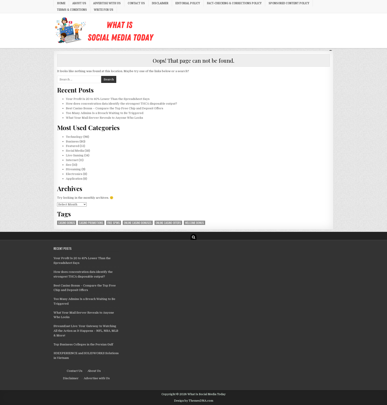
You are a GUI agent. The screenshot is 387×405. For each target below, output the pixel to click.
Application (74, 178)
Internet (72, 160)
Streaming (73, 169)
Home (61, 3)
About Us (79, 3)
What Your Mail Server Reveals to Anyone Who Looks (104, 117)
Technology (74, 136)
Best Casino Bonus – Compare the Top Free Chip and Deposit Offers (114, 108)
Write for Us (103, 9)
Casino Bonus (66, 223)
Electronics (74, 174)
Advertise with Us (107, 3)
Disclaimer (160, 3)
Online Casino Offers (168, 223)
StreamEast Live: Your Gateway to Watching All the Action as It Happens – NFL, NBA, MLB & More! (86, 330)
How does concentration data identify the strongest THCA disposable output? (121, 103)
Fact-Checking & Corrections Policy (234, 3)
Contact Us (136, 3)
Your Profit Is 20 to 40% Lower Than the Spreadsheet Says (108, 99)
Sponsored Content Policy (289, 3)
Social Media (75, 150)
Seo (68, 164)
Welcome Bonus (194, 223)
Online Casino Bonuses (138, 223)
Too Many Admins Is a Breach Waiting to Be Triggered (104, 113)
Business (72, 141)
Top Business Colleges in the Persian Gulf (83, 344)
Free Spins (113, 223)
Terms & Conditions (72, 9)
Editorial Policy (187, 3)
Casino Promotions (91, 223)
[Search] (193, 237)
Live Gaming (75, 155)
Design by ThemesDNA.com (193, 400)
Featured (72, 146)
